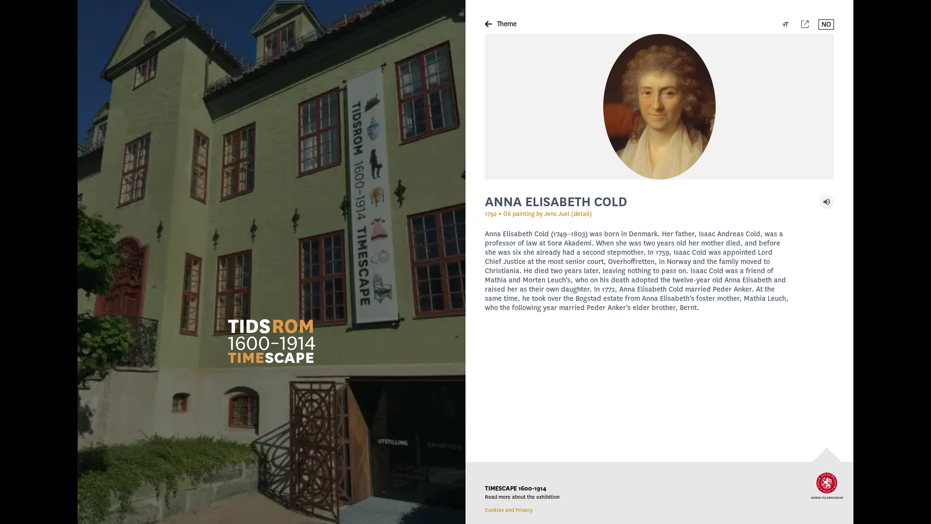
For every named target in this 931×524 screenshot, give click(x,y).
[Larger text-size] (786, 24)
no (826, 24)
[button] (271, 340)
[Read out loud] (826, 202)
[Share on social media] (805, 24)
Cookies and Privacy (508, 510)
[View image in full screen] (659, 107)
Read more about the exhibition (522, 497)
